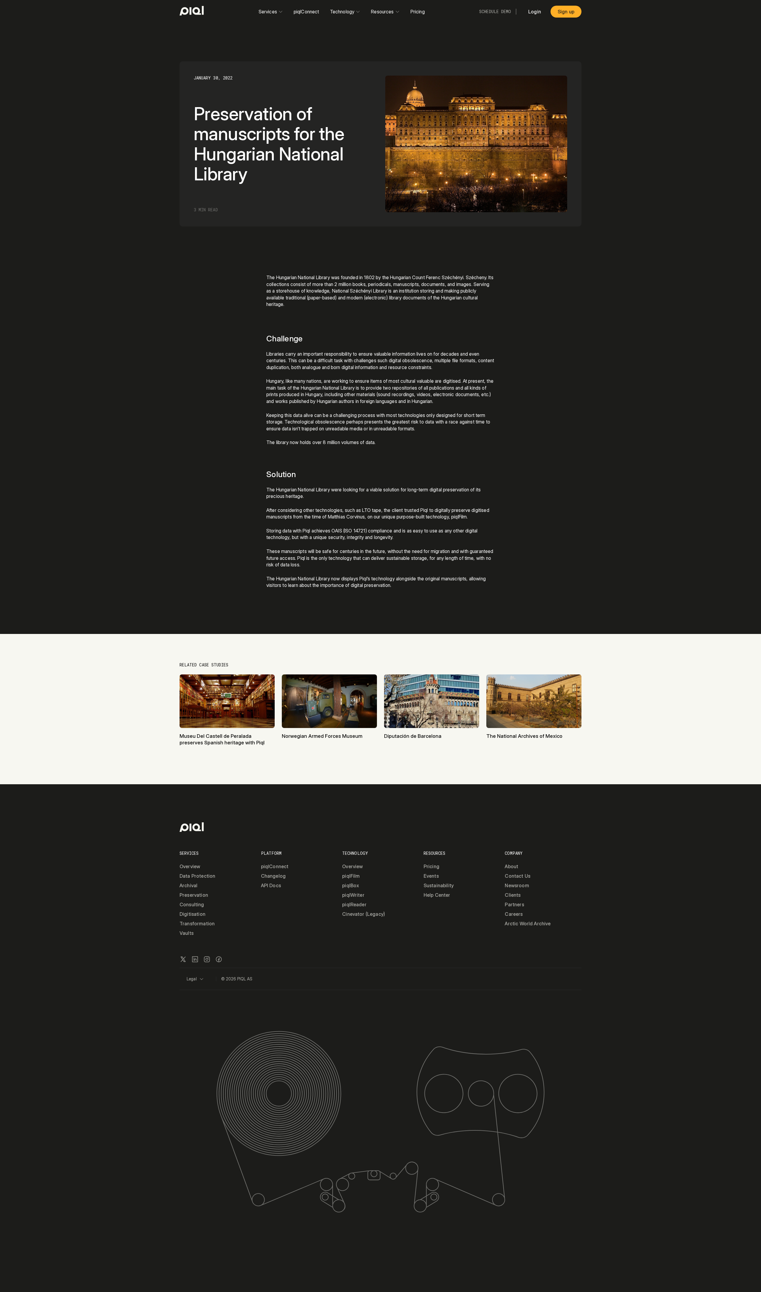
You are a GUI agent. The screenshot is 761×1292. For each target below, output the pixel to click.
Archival (188, 885)
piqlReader (354, 904)
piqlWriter (353, 895)
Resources (382, 12)
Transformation (197, 924)
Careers (514, 914)
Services (268, 12)
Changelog (273, 876)
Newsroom (517, 885)
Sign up (566, 12)
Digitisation (192, 914)
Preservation (194, 895)
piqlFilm (351, 876)
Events (431, 876)
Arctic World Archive (528, 924)
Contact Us (517, 876)
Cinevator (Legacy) (363, 914)
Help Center (437, 895)
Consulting (192, 904)
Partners (514, 904)
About (511, 866)
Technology (342, 12)
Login (534, 12)
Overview (190, 866)
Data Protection (197, 876)
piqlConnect (306, 12)
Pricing (418, 12)
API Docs (271, 885)
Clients (513, 895)
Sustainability (439, 885)
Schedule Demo (495, 11)
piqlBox (350, 885)
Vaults (187, 933)
